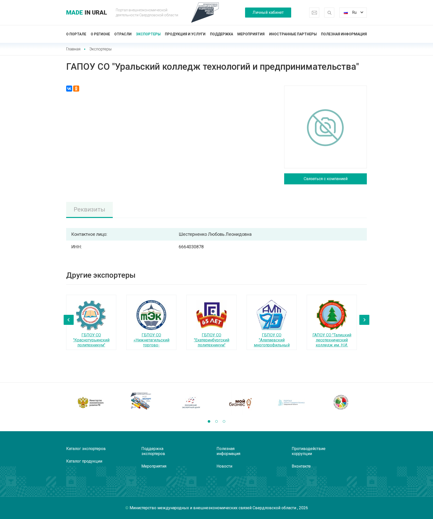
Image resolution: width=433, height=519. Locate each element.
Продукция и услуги (185, 34)
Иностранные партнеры (293, 34)
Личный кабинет (268, 12)
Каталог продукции (84, 461)
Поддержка (221, 34)
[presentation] (69, 320)
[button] (209, 421)
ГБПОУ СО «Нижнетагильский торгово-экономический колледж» (151, 345)
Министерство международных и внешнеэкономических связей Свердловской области (213, 507)
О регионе (100, 34)
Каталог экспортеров (86, 448)
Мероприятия (251, 34)
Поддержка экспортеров (153, 451)
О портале (76, 34)
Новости (224, 466)
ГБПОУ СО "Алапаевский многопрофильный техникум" (272, 342)
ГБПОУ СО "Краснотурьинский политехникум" (91, 340)
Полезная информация (344, 34)
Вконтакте (301, 466)
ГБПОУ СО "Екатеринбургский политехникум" (211, 340)
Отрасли (123, 34)
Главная (73, 49)
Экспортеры (148, 34)
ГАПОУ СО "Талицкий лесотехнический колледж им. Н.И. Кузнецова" (331, 342)
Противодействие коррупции (309, 451)
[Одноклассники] (76, 89)
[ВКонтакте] (69, 89)
